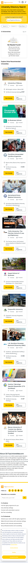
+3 (15, 128)
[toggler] (26, 2)
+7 (16, 353)
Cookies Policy (14, 544)
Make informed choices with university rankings (13, 521)
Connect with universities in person (10, 510)
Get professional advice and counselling (11, 525)
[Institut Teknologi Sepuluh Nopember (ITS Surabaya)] (5, 385)
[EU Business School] (5, 121)
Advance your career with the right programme (13, 519)
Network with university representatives (11, 523)
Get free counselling (6, 512)
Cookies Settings (14, 547)
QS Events (9, 466)
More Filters (22, 26)
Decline (14, 552)
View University (8, 98)
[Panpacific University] (5, 310)
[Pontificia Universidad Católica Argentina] (5, 155)
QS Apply (17, 466)
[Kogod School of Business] (5, 274)
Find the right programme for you (10, 505)
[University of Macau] (5, 83)
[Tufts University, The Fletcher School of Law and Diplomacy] (5, 232)
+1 (8, 441)
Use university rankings (7, 508)
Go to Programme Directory (13, 20)
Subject (13, 26)
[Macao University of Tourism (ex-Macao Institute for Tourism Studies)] (5, 428)
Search (4, 26)
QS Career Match (4, 472)
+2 (18, 205)
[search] (19, 2)
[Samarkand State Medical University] (5, 196)
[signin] (22, 2)
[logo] (7, 2)
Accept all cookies (14, 557)
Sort (24, 31)
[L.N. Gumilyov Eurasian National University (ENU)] (5, 344)
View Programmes (19, 98)
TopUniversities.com (5, 456)
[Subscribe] (24, 497)
